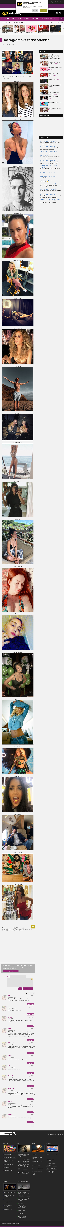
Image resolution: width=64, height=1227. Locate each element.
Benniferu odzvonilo (29, 32)
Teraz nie (35, 10)
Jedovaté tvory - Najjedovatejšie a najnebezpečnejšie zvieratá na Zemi (22, 1205)
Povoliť (43, 10)
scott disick (12, 931)
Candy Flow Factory (8, 1170)
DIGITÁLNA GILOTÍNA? (54, 108)
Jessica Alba (5, 929)
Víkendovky (34, 1154)
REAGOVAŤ (29, 1004)
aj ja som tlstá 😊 (44, 181)
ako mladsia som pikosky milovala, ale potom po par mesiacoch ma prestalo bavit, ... (50, 191)
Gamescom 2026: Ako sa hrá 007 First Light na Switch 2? (23, 1156)
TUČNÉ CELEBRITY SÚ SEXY (47, 180)
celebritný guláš (14, 928)
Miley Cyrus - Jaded (8, 1209)
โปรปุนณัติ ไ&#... (43, 178)
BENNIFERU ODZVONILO (55, 68)
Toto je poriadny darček (37, 1168)
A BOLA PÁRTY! (44, 155)
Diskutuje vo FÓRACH (56, 22)
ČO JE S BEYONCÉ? (53, 97)
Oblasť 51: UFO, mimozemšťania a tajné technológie (23, 1212)
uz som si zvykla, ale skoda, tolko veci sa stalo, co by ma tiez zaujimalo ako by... (51, 148)
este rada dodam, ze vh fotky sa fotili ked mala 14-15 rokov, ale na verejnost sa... (51, 186)
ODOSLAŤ (27, 989)
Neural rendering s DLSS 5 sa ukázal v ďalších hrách (24, 1160)
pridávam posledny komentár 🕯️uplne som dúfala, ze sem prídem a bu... (50, 143)
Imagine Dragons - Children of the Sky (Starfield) (8, 1201)
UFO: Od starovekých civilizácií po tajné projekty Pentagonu (24, 1194)
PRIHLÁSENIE (58, 1)
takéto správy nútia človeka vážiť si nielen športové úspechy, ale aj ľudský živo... (50, 201)
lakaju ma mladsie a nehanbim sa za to (49, 174)
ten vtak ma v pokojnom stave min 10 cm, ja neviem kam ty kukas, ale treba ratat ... (50, 157)
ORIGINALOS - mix (51, 1168)
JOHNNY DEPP (22, 22)
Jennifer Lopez (27, 928)
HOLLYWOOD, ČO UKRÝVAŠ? (53, 74)
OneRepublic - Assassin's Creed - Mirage (9, 1196)
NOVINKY (7, 19)
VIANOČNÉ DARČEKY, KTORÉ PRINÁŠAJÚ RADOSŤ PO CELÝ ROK (54, 56)
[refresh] (29, 993)
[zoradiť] (33, 993)
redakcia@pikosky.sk (14, 1223)
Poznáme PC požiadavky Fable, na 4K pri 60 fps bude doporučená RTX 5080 (23, 1166)
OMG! (14, 19)
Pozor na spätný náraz (37, 1165)
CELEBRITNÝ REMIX (53, 102)
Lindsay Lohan (18, 929)
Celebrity (20, 928)
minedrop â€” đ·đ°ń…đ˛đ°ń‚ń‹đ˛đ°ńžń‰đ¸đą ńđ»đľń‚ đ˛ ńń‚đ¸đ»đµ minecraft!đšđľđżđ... (50, 169)
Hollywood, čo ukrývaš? (42, 32)
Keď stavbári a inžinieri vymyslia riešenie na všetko (37, 1173)
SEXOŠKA (8, 22)
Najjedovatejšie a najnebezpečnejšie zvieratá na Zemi (22, 1218)
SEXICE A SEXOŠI (23, 19)
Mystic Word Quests (8, 1164)
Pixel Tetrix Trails (7, 1154)
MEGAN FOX (14, 22)
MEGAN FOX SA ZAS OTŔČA (47, 172)
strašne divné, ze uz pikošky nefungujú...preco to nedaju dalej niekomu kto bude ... (51, 162)
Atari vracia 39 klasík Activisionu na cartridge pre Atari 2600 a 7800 (23, 1172)
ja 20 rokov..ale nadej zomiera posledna (49, 153)
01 (26, 993)
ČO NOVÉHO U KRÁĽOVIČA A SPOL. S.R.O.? (53, 92)
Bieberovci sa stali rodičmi (18, 32)
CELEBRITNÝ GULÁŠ (48, 19)
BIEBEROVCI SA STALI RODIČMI (48, 141)
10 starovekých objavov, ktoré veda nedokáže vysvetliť (23, 1199)
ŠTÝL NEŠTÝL (35, 19)
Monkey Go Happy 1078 (9, 1157)
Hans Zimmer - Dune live (9, 1192)
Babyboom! (52, 32)
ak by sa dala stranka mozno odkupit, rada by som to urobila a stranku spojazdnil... (51, 196)
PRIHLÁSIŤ (10, 971)
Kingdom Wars (7, 1167)
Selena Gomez (19, 931)
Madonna (25, 929)
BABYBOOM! (51, 79)
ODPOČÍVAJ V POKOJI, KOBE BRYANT (50, 199)
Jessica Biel (12, 929)
